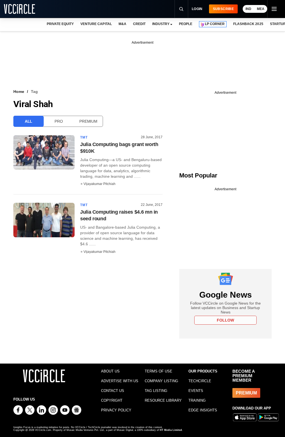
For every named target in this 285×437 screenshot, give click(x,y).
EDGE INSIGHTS (202, 410)
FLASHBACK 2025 (248, 24)
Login (197, 9)
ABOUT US (110, 371)
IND (248, 9)
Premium (88, 121)
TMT (84, 137)
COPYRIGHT (111, 400)
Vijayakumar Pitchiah (99, 184)
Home (18, 91)
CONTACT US (112, 391)
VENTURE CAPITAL (96, 24)
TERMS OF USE (158, 371)
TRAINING (197, 400)
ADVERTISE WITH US (119, 381)
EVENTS (195, 391)
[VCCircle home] (19, 9)
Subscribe (223, 9)
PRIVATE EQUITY (60, 24)
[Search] (181, 9)
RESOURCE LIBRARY (163, 400)
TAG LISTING (156, 391)
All (28, 121)
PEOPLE (185, 24)
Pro (59, 121)
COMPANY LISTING (161, 381)
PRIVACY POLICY (116, 410)
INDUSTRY (160, 24)
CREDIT (139, 24)
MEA (260, 9)
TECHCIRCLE (199, 381)
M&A (122, 24)
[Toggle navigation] (274, 9)
